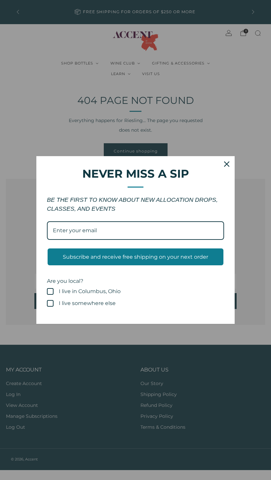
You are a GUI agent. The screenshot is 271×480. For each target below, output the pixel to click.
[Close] (227, 164)
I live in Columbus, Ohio (90, 291)
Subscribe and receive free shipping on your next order (135, 257)
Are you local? (65, 281)
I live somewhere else (87, 303)
